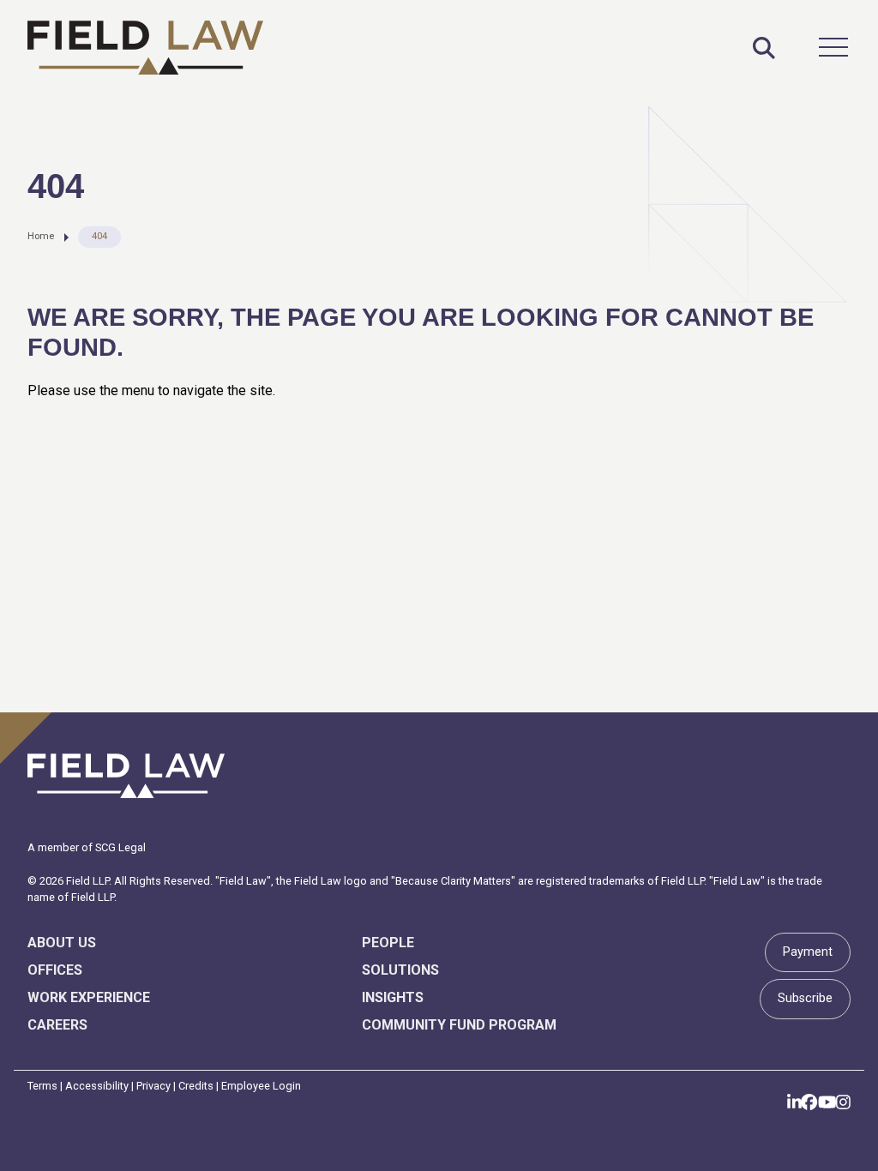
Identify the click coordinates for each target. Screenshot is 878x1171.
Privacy (153, 1085)
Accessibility (97, 1085)
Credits (195, 1085)
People (388, 942)
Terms (42, 1085)
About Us (61, 942)
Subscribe (805, 998)
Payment (808, 952)
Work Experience (88, 997)
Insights (393, 997)
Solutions (400, 970)
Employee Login (261, 1085)
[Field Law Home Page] (145, 48)
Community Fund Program (459, 1025)
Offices (54, 970)
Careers (57, 1025)
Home (40, 236)
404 (99, 236)
